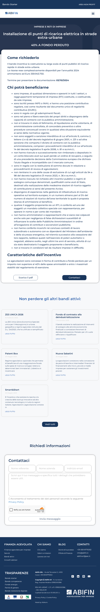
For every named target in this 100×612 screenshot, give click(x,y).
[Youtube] (89, 576)
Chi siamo (41, 550)
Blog (62, 544)
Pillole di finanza (65, 553)
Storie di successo (66, 550)
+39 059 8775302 (84, 550)
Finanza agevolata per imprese (17, 550)
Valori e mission (44, 553)
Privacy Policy (16, 502)
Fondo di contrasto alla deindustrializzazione (69, 316)
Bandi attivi (9, 556)
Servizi (7, 553)
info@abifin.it (82, 553)
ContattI (83, 544)
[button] (93, 13)
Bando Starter (9, 4)
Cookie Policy (52, 597)
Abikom (45, 602)
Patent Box (11, 353)
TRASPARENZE (16, 573)
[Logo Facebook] (72, 576)
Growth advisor (10, 560)
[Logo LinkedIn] (78, 576)
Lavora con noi (43, 556)
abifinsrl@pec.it (83, 556)
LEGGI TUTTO (10, 334)
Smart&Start (12, 389)
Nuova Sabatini (64, 353)
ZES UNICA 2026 (14, 314)
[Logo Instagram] (83, 576)
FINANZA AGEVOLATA (18, 544)
